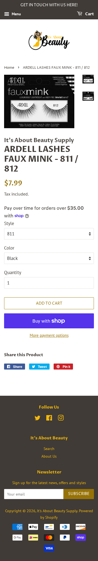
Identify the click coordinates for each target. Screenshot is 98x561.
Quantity (12, 272)
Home (9, 67)
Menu (16, 13)
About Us (49, 456)
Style (9, 223)
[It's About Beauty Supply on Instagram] (61, 418)
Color (9, 248)
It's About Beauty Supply (57, 510)
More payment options (49, 335)
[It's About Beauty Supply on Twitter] (38, 418)
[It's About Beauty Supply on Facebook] (49, 418)
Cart (89, 14)
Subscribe (78, 493)
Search (49, 448)
